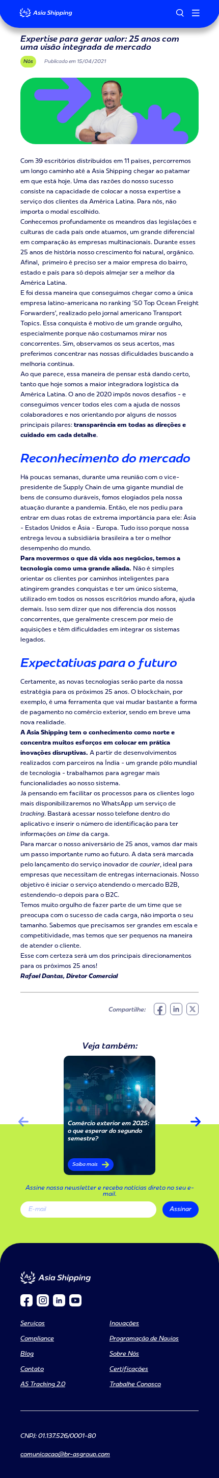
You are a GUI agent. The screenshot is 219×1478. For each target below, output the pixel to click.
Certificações (129, 1369)
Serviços (32, 1324)
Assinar (180, 1209)
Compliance (37, 1339)
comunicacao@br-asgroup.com (65, 1455)
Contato (32, 1369)
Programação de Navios (144, 1339)
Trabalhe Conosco (135, 1385)
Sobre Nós (124, 1354)
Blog (27, 1354)
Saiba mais (85, 1164)
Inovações (124, 1324)
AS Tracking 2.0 (42, 1385)
